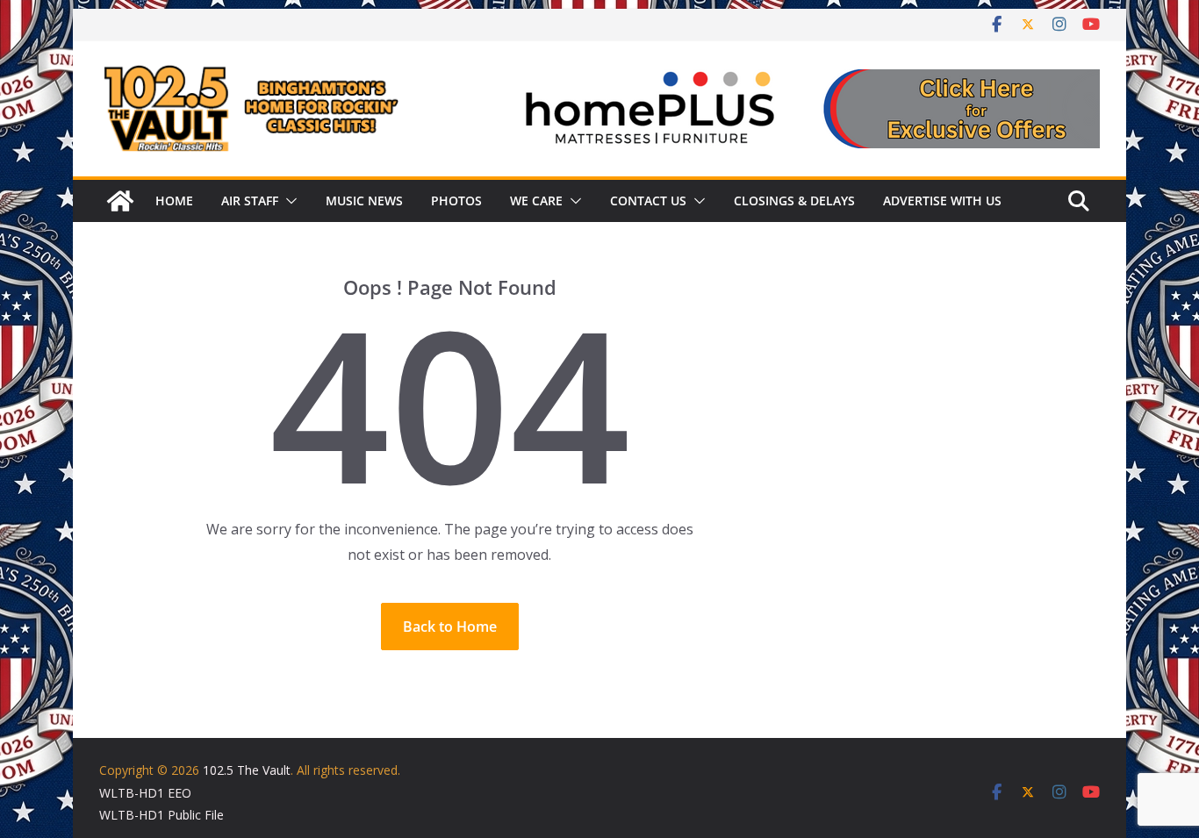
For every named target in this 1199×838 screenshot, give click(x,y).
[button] (288, 201)
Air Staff (249, 200)
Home (174, 200)
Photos (456, 200)
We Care (536, 200)
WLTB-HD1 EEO (145, 792)
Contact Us (648, 200)
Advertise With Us (942, 200)
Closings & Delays (794, 200)
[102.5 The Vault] (120, 201)
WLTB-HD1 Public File (161, 814)
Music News (364, 200)
